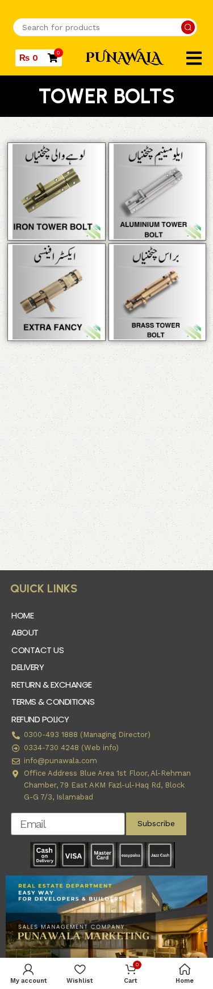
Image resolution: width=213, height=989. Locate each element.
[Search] (188, 27)
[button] (194, 58)
